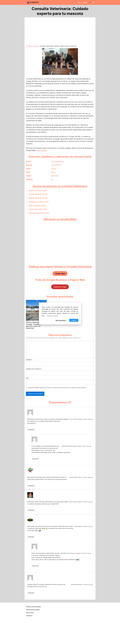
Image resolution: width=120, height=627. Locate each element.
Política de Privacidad (33, 606)
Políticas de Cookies (33, 609)
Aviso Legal (30, 612)
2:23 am (90, 501)
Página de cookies (52, 315)
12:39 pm (90, 477)
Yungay (35, 46)
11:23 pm (90, 419)
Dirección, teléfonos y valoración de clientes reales (60, 156)
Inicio (79, 2)
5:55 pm (89, 553)
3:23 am (89, 446)
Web (27, 378)
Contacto (29, 615)
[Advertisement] (60, 32)
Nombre (29, 359)
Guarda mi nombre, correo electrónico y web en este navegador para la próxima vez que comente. (57, 387)
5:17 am (90, 584)
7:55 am (90, 526)
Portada (28, 46)
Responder (31, 429)
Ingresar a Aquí (60, 287)
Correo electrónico (34, 369)
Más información (61, 320)
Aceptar (73, 320)
